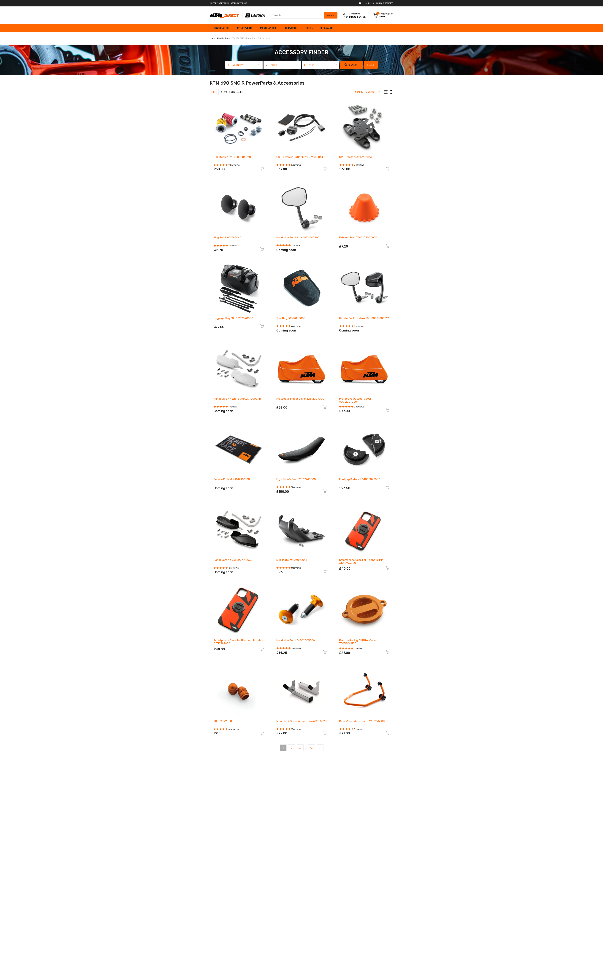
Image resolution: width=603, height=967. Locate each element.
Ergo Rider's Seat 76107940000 (296, 479)
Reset (370, 65)
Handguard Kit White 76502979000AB (237, 398)
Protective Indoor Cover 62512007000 (300, 398)
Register (389, 3)
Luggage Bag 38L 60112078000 (233, 318)
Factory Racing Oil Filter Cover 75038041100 (358, 642)
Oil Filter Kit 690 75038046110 (232, 157)
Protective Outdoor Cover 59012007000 (355, 400)
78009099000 (223, 721)
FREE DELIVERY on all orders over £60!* (229, 3)
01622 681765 (357, 17)
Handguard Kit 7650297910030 (233, 559)
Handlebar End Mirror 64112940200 (298, 237)
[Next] (320, 747)
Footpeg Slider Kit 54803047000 (359, 479)
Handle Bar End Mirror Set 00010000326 (364, 318)
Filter (214, 92)
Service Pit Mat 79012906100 (232, 479)
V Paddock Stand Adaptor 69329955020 (301, 721)
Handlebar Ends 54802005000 (295, 640)
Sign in (379, 3)
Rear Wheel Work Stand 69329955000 (362, 721)
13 (311, 747)
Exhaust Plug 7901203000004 (358, 237)
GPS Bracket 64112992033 (355, 157)
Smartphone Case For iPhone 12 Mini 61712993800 (361, 561)
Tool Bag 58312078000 (290, 318)
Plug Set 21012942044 (227, 237)
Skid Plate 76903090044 (291, 559)
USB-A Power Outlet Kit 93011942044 (299, 157)
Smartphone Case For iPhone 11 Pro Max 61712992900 (238, 642)
